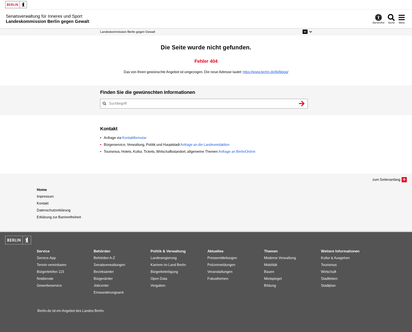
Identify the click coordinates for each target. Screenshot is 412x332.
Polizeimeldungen (221, 265)
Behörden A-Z (104, 258)
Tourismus (329, 265)
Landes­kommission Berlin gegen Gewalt (127, 31)
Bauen (269, 272)
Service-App (46, 258)
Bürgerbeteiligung (164, 272)
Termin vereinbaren (51, 265)
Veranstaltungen (219, 272)
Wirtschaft (328, 272)
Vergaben (158, 285)
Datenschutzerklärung (54, 210)
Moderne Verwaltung (280, 258)
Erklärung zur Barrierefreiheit (59, 217)
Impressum (45, 196)
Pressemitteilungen (222, 258)
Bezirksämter (104, 272)
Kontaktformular (134, 138)
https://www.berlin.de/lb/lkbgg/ (265, 72)
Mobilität (270, 265)
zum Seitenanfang (386, 179)
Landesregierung (164, 258)
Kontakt (42, 203)
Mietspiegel (273, 278)
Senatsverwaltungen (109, 265)
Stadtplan (328, 285)
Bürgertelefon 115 (50, 272)
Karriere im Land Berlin (168, 265)
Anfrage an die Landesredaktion (204, 144)
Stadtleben (329, 278)
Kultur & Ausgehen (335, 258)
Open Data (159, 278)
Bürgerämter (103, 278)
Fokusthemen (217, 278)
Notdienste (45, 278)
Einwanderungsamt (108, 292)
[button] (307, 32)
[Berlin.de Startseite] (16, 4)
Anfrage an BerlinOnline (236, 151)
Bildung (270, 285)
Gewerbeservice (49, 285)
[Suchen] (302, 103)
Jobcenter (101, 285)
